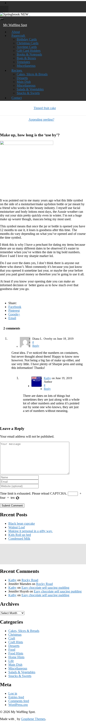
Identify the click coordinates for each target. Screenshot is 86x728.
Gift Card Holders (28, 50)
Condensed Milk (19, 538)
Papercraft (18, 35)
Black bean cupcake (21, 523)
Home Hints (16, 657)
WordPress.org (18, 704)
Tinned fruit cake (45, 108)
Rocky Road (30, 580)
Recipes (17, 70)
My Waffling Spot (15, 25)
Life (11, 661)
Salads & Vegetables (30, 89)
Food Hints (15, 653)
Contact (16, 98)
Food (11, 649)
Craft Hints (15, 642)
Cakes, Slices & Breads (32, 74)
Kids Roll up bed (19, 535)
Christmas (15, 634)
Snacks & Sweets (28, 93)
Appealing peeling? (41, 119)
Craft (11, 638)
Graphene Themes (33, 719)
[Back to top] (1, 726)
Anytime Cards (27, 47)
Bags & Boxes (26, 58)
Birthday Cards (27, 39)
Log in (12, 693)
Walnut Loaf (16, 527)
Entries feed (16, 697)
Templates (23, 62)
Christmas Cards (27, 43)
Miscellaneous (26, 65)
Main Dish (24, 82)
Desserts (22, 78)
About (15, 32)
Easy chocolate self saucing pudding (45, 587)
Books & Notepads (29, 54)
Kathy (47, 378)
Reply (35, 345)
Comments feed (18, 701)
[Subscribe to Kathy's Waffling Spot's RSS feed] (9, 3)
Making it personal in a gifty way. (30, 531)
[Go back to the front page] (29, 14)
